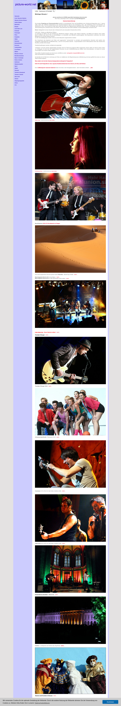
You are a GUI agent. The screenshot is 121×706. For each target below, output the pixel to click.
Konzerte (17, 45)
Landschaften (18, 47)
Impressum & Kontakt (45, 11)
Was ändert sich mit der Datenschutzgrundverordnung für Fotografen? (54, 61)
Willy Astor (37, 120)
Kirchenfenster (18, 43)
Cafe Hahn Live (18, 28)
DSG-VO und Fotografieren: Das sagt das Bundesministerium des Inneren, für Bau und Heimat (60, 63)
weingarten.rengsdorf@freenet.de (75, 53)
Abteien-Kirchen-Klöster (21, 20)
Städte (16, 68)
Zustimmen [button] (110, 702)
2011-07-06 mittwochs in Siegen (51, 223)
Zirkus (16, 82)
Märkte (16, 51)
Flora (16, 34)
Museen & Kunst (19, 53)
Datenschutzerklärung (69, 21)
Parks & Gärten (18, 59)
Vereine (16, 78)
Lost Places (17, 49)
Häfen (16, 39)
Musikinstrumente (19, 55)
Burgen (16, 26)
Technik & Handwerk (20, 72)
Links (36, 11)
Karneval (17, 41)
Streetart (17, 70)
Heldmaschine (38, 171)
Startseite (17, 16)
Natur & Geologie (19, 57)
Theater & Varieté (19, 74)
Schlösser (17, 62)
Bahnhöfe (17, 24)
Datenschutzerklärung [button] (42, 703)
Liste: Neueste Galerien (20, 18)
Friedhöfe (17, 37)
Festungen (17, 32)
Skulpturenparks (19, 64)
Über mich (17, 76)
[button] (100, 702)
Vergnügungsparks (19, 80)
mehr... (76, 274)
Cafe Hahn (52, 120)
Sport (16, 66)
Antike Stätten (18, 22)
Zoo (16, 85)
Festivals (17, 30)
